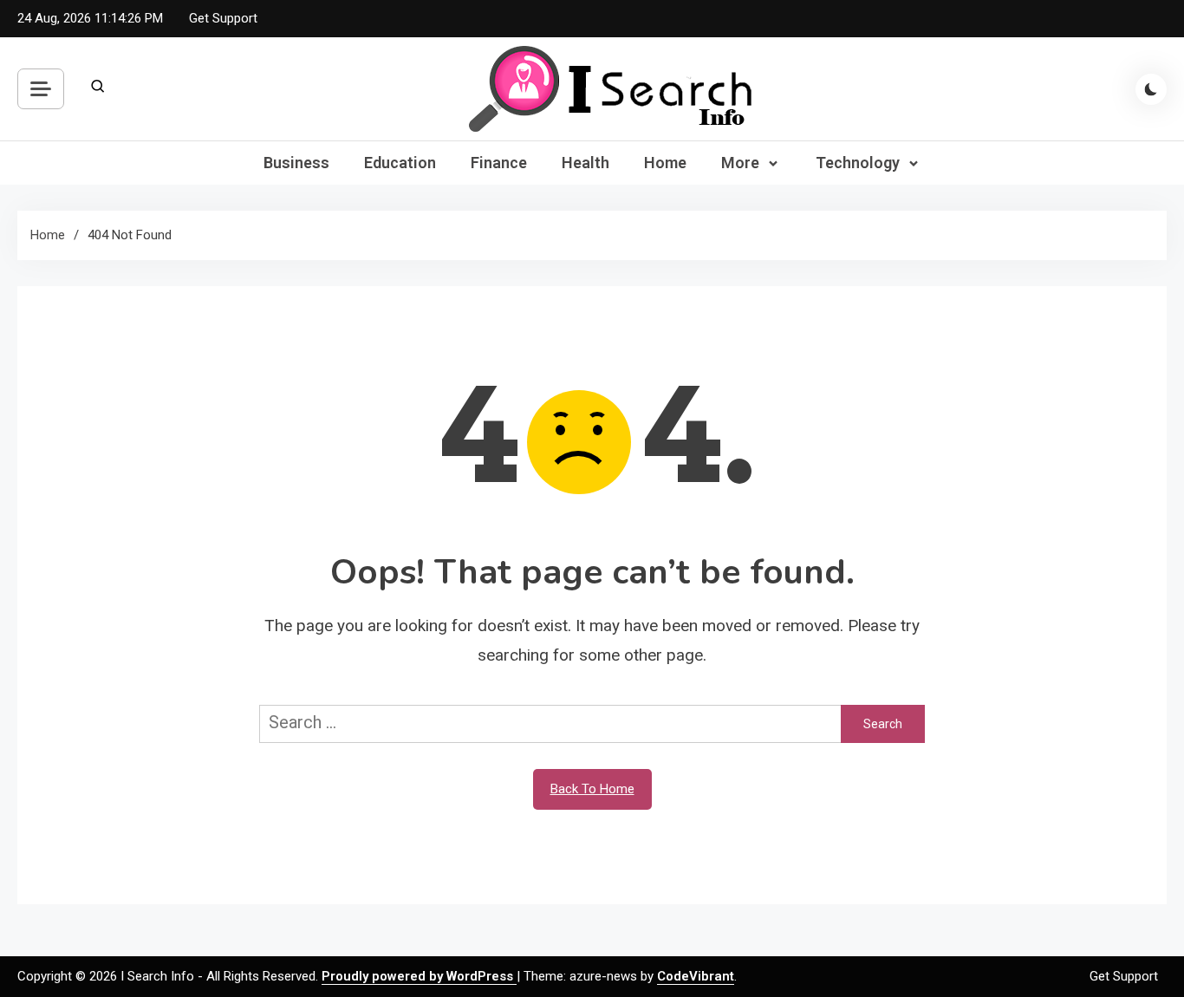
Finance (499, 162)
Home (665, 162)
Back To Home (592, 789)
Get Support (223, 18)
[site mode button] (1151, 89)
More (740, 162)
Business (296, 162)
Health (585, 162)
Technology (858, 162)
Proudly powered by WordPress (419, 976)
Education (400, 162)
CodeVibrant (695, 976)
